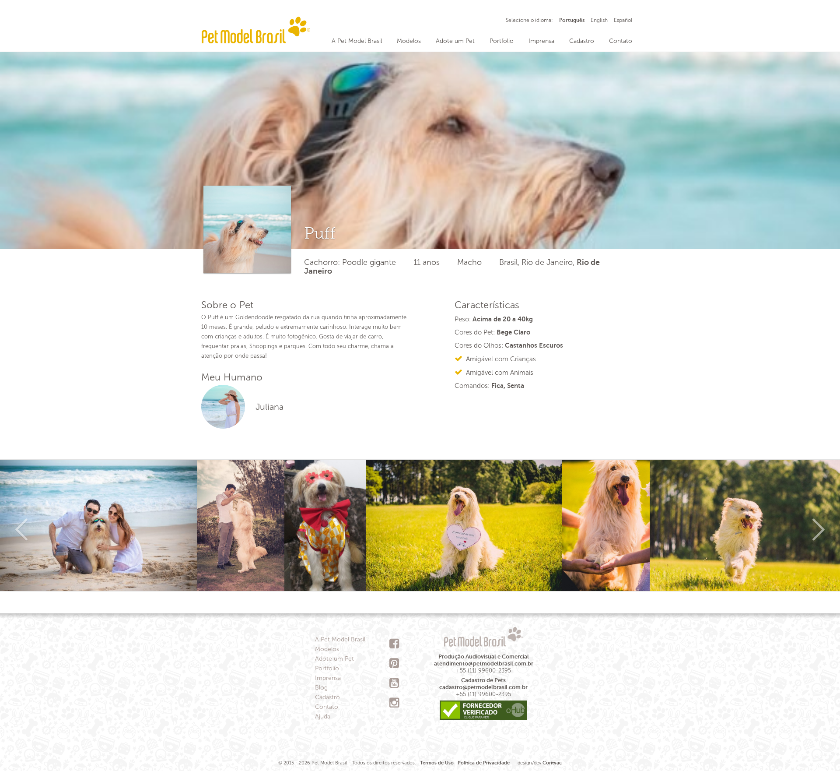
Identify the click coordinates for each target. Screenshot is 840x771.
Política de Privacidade (484, 763)
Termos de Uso (437, 763)
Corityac (552, 763)
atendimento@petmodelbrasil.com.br (483, 663)
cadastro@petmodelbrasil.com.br (483, 687)
